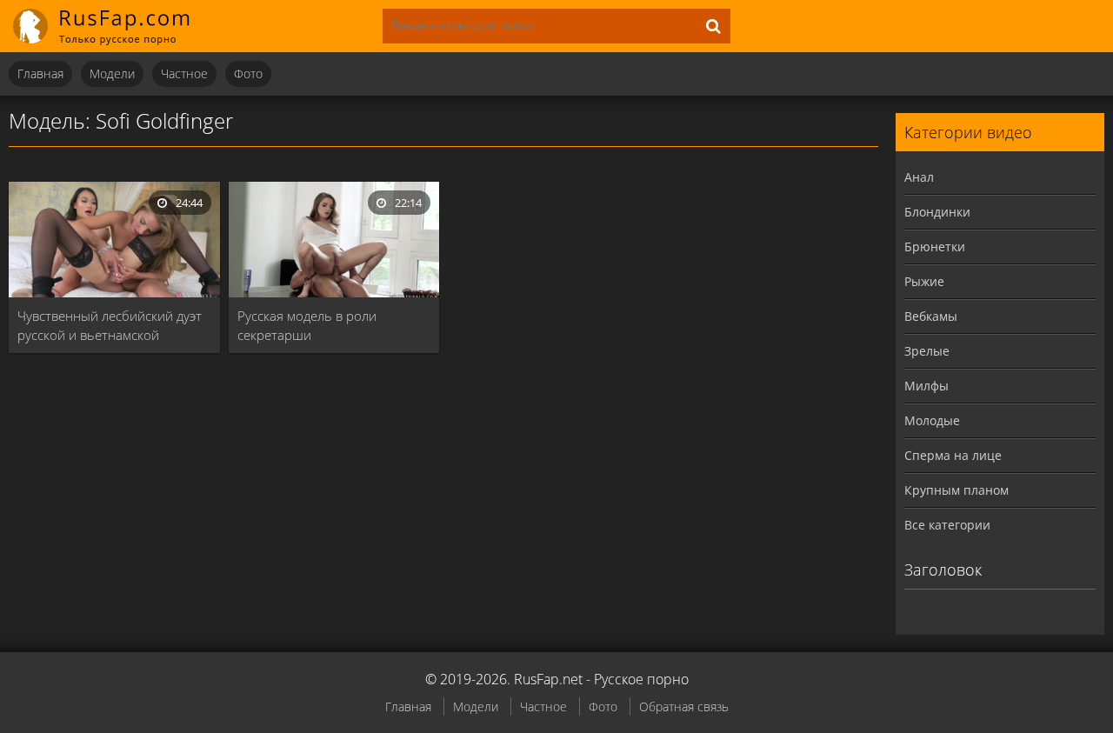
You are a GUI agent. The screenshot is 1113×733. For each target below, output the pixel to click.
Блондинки (937, 211)
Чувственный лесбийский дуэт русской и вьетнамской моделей (109, 325)
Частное (184, 73)
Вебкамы (930, 316)
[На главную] (113, 26)
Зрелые (927, 351)
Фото (248, 73)
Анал (919, 177)
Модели (112, 73)
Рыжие (924, 281)
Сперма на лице (953, 455)
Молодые (932, 420)
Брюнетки (934, 246)
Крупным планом (956, 490)
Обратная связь (684, 706)
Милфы (926, 385)
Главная (40, 73)
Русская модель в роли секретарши (307, 325)
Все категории (947, 524)
